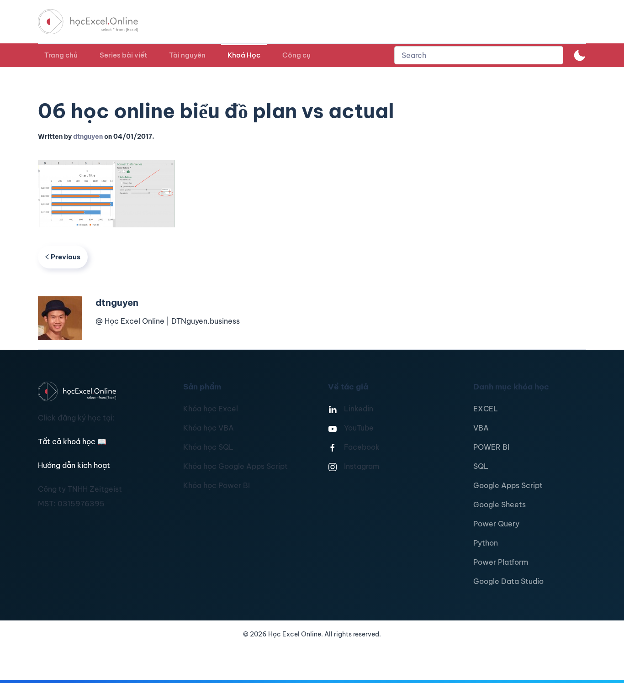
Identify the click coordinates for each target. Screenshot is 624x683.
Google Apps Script (508, 485)
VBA (481, 427)
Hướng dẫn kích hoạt (74, 465)
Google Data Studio (508, 581)
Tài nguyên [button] (187, 55)
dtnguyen (88, 136)
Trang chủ (61, 55)
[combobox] (478, 55)
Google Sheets (499, 504)
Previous (65, 256)
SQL (480, 466)
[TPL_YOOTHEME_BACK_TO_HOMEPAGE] (96, 21)
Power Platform (500, 562)
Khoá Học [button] (243, 55)
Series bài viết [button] (123, 55)
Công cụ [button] (296, 55)
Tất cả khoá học (72, 441)
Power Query (496, 523)
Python (485, 542)
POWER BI (491, 447)
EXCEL (485, 408)
